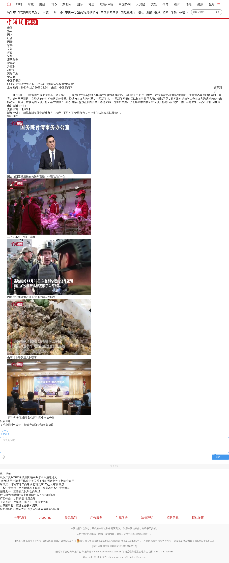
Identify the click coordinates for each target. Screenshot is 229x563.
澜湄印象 (12, 73)
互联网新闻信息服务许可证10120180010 (114, 546)
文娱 (154, 4)
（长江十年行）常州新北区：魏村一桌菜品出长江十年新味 (35, 487)
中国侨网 (125, 4)
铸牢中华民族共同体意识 (23, 12)
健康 (200, 4)
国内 (10, 34)
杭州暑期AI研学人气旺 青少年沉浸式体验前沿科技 (30, 509)
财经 (42, 4)
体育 (165, 4)
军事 (10, 45)
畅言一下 (220, 457)
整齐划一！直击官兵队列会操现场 (20, 491)
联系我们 (71, 517)
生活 (212, 4)
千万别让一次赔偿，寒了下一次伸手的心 (24, 502)
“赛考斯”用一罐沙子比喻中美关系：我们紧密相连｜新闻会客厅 (37, 480)
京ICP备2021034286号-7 (128, 540)
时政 (31, 4)
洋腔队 (11, 66)
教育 (177, 4)
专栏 (174, 12)
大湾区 (140, 4)
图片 (166, 12)
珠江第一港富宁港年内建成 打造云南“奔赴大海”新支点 (32, 484)
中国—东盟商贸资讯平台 (81, 12)
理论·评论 (106, 4)
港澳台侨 (12, 59)
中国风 (11, 77)
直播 (149, 12)
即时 (19, 4)
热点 (10, 31)
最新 (10, 27)
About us (45, 517)
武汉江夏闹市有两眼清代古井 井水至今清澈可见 (28, 477)
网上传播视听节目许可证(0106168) (34, 540)
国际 (80, 4)
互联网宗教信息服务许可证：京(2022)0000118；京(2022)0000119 (178, 540)
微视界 (11, 62)
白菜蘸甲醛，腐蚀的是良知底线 (19, 505)
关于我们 (20, 517)
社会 (92, 4)
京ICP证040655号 (64, 540)
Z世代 (10, 70)
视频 (157, 12)
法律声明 (147, 517)
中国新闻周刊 (109, 12)
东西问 (66, 4)
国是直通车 (128, 12)
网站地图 (198, 517)
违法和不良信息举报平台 (68, 551)
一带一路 (57, 12)
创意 (141, 12)
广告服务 (96, 517)
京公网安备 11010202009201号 (96, 540)
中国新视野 (14, 80)
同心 (54, 4)
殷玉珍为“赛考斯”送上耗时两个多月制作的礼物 (27, 494)
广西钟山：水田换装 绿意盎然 (18, 498)
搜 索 (219, 12)
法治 (189, 4)
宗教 (46, 12)
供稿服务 (122, 517)
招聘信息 (173, 517)
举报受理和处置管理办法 (135, 551)
